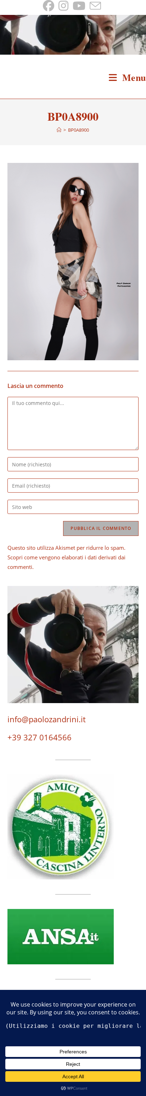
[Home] (59, 130)
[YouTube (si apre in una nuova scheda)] (79, 5)
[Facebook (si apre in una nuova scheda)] (49, 5)
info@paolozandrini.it (46, 719)
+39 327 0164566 (39, 737)
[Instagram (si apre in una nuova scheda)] (63, 5)
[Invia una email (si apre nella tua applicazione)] (95, 5)
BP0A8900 (78, 130)
